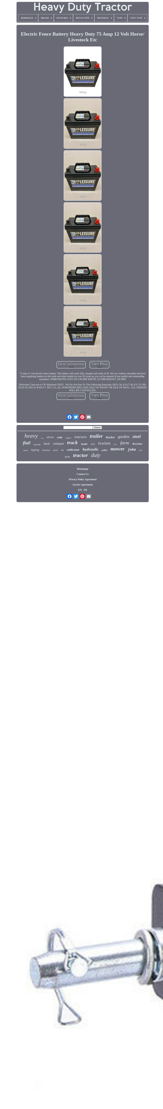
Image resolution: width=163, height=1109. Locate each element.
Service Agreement (83, 484)
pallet (104, 450)
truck (72, 442)
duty (95, 455)
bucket (110, 437)
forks (67, 456)
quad (25, 450)
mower (117, 448)
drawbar (137, 443)
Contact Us (83, 474)
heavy (31, 436)
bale (93, 444)
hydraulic (91, 449)
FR (85, 490)
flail (26, 443)
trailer (96, 436)
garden (123, 436)
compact (58, 443)
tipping (35, 449)
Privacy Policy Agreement (83, 479)
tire (42, 438)
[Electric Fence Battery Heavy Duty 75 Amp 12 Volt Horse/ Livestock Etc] (82, 72)
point (55, 450)
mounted (46, 450)
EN (80, 490)
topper (68, 438)
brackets (104, 443)
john (132, 450)
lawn (115, 444)
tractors (80, 437)
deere (50, 437)
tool (140, 450)
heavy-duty (37, 444)
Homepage (82, 468)
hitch (47, 443)
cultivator (73, 449)
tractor (80, 455)
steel (137, 436)
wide (59, 437)
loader (84, 444)
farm (124, 442)
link (62, 450)
